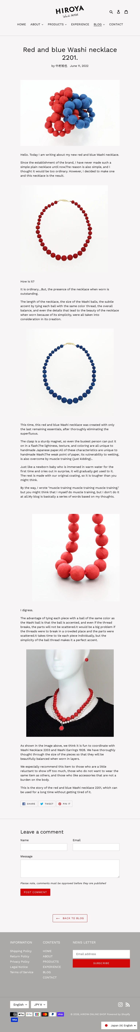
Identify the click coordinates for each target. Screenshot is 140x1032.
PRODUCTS (51, 961)
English (18, 1004)
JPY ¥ (38, 1004)
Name (24, 840)
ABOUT (48, 956)
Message (26, 856)
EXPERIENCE (52, 967)
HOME (47, 951)
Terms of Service (21, 972)
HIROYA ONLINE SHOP (93, 1014)
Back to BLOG (73, 918)
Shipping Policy (21, 951)
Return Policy (19, 956)
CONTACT (50, 977)
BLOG (47, 972)
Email (77, 840)
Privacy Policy (19, 961)
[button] (119, 1025)
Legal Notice (19, 967)
